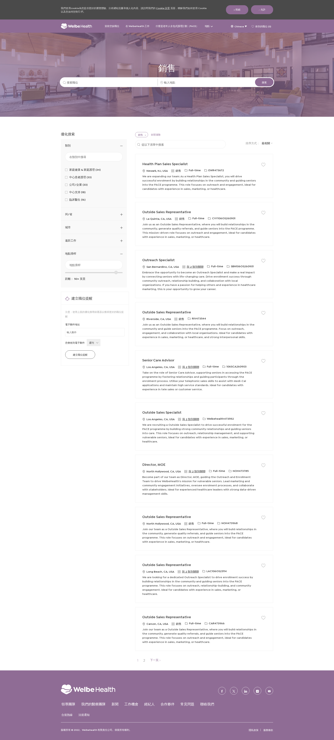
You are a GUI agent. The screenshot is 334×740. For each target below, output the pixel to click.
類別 (68, 145)
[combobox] (94, 264)
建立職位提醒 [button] (80, 354)
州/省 (68, 214)
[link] (95, 689)
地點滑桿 (70, 253)
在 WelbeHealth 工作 (137, 25)
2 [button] (144, 660)
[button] (238, 26)
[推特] (234, 691)
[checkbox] (263, 164)
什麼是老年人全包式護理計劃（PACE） (177, 25)
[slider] (116, 272)
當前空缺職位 (112, 25)
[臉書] (222, 691)
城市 (68, 227)
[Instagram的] (257, 691)
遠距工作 (70, 240)
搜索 (264, 82)
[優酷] (269, 691)
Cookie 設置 (163, 7)
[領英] (245, 691)
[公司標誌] (76, 26)
